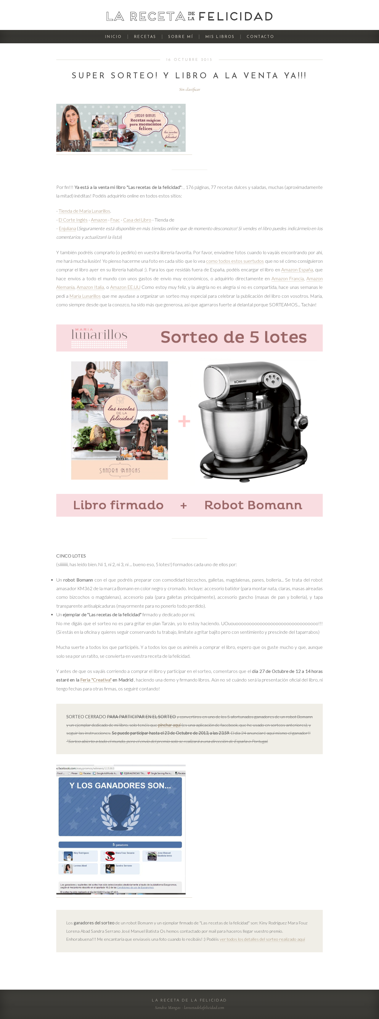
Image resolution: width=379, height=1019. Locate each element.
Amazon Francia (288, 278)
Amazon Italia (90, 287)
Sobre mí (180, 37)
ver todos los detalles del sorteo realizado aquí (262, 939)
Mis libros (220, 37)
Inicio (113, 37)
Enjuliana (67, 228)
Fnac (115, 219)
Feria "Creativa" (95, 679)
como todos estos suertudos (235, 261)
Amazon (99, 219)
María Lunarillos (85, 296)
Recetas (145, 37)
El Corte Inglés (73, 219)
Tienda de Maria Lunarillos (84, 211)
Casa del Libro (137, 219)
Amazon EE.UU (125, 287)
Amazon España (297, 269)
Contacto (260, 37)
